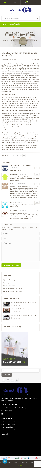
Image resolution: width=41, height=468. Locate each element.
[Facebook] (13, 155)
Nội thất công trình (9, 286)
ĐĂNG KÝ (6, 375)
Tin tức (13, 40)
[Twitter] (17, 155)
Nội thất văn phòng (9, 280)
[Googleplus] (20, 155)
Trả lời (37, 167)
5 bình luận (36, 59)
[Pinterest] (23, 155)
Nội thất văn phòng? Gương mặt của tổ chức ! (25, 302)
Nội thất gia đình (8, 283)
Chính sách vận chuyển (8, 424)
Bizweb (20, 465)
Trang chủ (5, 40)
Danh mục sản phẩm (12, 24)
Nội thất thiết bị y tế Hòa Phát (12, 291)
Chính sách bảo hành (8, 430)
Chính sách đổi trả (7, 427)
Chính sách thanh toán (8, 422)
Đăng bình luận (12, 265)
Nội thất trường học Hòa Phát (12, 288)
